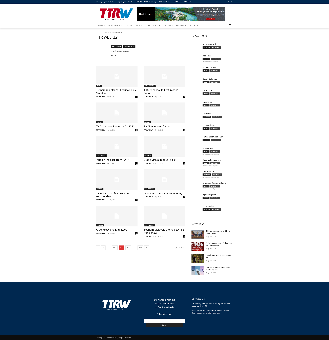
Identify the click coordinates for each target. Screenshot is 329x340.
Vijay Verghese (209, 194)
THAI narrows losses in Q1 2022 (115, 126)
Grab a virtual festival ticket (160, 159)
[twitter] (116, 55)
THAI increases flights (157, 126)
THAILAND (100, 225)
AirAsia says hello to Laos (111, 229)
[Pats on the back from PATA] (117, 146)
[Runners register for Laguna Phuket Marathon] (117, 76)
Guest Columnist (210, 79)
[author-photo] (105, 51)
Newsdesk (207, 113)
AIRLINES (99, 122)
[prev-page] (98, 247)
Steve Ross (208, 148)
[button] (230, 25)
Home (98, 32)
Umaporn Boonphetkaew (214, 183)
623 (140, 248)
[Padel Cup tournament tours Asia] (197, 258)
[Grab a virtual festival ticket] (164, 146)
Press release (209, 125)
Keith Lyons (208, 90)
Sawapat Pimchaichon (213, 137)
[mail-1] (112, 55)
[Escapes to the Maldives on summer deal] (117, 179)
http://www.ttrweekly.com (210, 61)
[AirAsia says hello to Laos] (117, 216)
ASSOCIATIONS (101, 155)
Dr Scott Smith (209, 67)
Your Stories (208, 206)
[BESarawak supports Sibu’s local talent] (197, 234)
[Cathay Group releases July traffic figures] (197, 270)
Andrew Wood (209, 44)
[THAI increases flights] (164, 112)
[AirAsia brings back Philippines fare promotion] (197, 246)
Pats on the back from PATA (112, 159)
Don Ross (207, 56)
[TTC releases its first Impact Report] (164, 76)
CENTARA (100, 189)
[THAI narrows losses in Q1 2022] (117, 112)
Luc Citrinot (208, 102)
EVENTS (99, 86)
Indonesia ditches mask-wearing (163, 193)
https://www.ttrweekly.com (120, 51)
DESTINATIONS (149, 189)
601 (128, 248)
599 (114, 248)
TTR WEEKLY (100, 97)
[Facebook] (228, 1)
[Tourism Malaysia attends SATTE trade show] (164, 216)
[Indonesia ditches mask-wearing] (164, 179)
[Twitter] (231, 1)
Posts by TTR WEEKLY (117, 32)
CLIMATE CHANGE (150, 86)
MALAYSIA (147, 155)
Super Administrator (212, 160)
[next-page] (146, 247)
